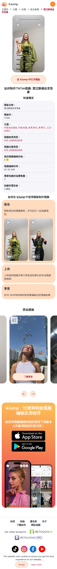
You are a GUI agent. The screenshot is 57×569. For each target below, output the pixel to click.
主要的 (5, 9)
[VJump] (10, 4)
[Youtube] (42, 548)
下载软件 (21, 524)
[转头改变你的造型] (18, 484)
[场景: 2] (41, 239)
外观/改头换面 (10, 127)
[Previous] (24, 394)
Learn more (36, 564)
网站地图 (35, 524)
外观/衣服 (22, 127)
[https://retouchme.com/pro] (28, 537)
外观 (23, 9)
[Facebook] (33, 548)
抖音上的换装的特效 (13, 150)
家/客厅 (41, 127)
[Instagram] (24, 548)
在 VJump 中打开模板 (28, 79)
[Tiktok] (15, 548)
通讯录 (33, 521)
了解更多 (28, 376)
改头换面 (34, 9)
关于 (44, 521)
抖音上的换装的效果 (13, 140)
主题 (15, 9)
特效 (22, 521)
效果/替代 (32, 127)
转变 (12, 521)
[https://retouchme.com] (41, 532)
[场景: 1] (16, 239)
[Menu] (52, 4)
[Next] (33, 394)
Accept (21, 564)
